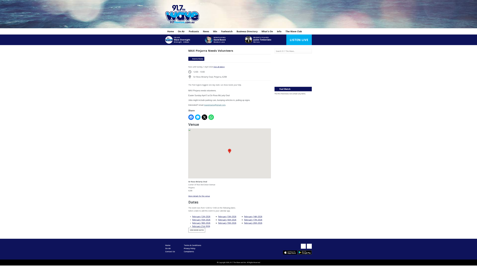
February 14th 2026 (253, 216)
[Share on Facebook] (191, 117)
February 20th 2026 (253, 223)
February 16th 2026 (227, 219)
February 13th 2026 (227, 216)
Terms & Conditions (192, 245)
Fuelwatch (227, 31)
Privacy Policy (189, 248)
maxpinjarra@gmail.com (214, 105)
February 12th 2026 (201, 216)
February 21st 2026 (201, 226)
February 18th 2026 (201, 223)
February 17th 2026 (253, 219)
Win (215, 31)
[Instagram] (309, 246)
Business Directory (247, 31)
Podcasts (194, 31)
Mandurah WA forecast (293, 82)
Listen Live (299, 40)
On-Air (168, 248)
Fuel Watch (284, 89)
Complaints (189, 251)
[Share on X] (204, 117)
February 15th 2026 (201, 219)
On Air (181, 31)
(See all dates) (219, 67)
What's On (267, 31)
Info (279, 31)
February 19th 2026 (227, 223)
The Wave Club (293, 31)
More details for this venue (199, 196)
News (206, 31)
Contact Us (170, 251)
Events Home (197, 59)
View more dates (197, 230)
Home (170, 31)
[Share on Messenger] (197, 117)
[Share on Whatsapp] (211, 117)
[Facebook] (303, 246)
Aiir (245, 262)
